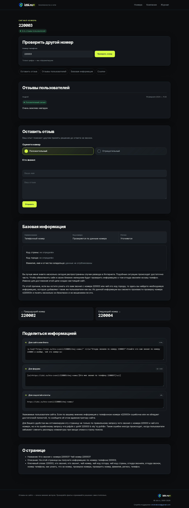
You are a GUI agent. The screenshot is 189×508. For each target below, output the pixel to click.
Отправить (29, 204)
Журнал (165, 4)
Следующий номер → (109, 314)
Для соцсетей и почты (39, 395)
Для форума (34, 369)
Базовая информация (82, 71)
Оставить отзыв (28, 71)
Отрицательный (111, 151)
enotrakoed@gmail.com (160, 505)
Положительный (38, 151)
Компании (151, 4)
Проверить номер (104, 54)
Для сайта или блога (38, 342)
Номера (138, 4)
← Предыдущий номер (33, 314)
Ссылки (101, 71)
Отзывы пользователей (54, 71)
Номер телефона (29, 48)
